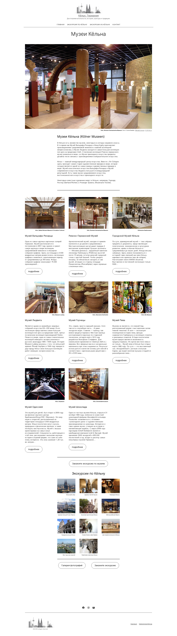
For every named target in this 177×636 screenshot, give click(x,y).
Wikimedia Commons (139, 130)
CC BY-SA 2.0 (148, 130)
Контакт (116, 24)
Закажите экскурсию (105, 565)
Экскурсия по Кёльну (77, 24)
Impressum (134, 624)
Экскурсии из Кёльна (100, 24)
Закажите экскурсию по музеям (88, 463)
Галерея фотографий (71, 565)
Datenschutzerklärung (145, 624)
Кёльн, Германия (88, 15)
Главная (61, 24)
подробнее (33, 271)
